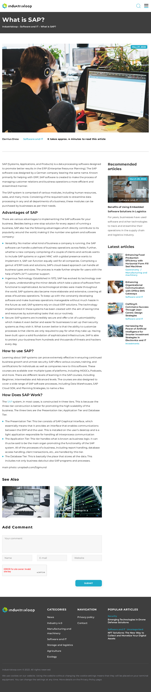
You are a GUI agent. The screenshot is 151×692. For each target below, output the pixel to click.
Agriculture (54, 651)
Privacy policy (85, 617)
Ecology (52, 656)
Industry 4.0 (54, 623)
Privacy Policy (88, 679)
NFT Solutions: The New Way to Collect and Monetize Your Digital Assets (127, 635)
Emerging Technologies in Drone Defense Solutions (127, 621)
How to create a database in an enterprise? (23, 512)
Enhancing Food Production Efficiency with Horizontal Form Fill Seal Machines (136, 260)
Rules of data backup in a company (72, 512)
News (50, 617)
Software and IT (33, 139)
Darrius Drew (10, 139)
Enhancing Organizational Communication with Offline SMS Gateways (135, 288)
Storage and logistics (60, 645)
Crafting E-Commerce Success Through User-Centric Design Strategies (136, 310)
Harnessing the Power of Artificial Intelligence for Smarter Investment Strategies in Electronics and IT (137, 333)
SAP (9, 401)
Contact (82, 623)
